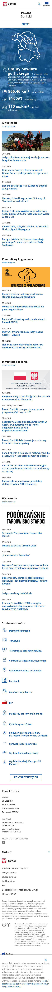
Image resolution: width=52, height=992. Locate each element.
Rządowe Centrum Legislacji (15, 868)
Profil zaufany (8, 881)
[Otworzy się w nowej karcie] (3, 842)
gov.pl (12, 860)
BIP (3, 885)
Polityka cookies (9, 872)
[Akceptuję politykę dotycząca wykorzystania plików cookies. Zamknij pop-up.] (45, 960)
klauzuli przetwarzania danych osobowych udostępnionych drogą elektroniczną (25, 984)
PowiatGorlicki (26, 14)
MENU (25, 24)
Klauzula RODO (9, 894)
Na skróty (7, 852)
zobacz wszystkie (8, 126)
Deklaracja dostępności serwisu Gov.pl (20, 889)
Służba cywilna (9, 877)
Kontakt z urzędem (26, 777)
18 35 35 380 (8, 825)
